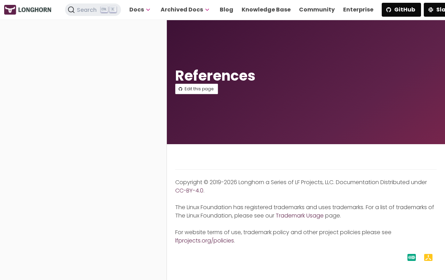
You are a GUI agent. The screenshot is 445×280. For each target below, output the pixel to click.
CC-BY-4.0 (189, 191)
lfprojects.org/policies (204, 241)
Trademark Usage (300, 216)
